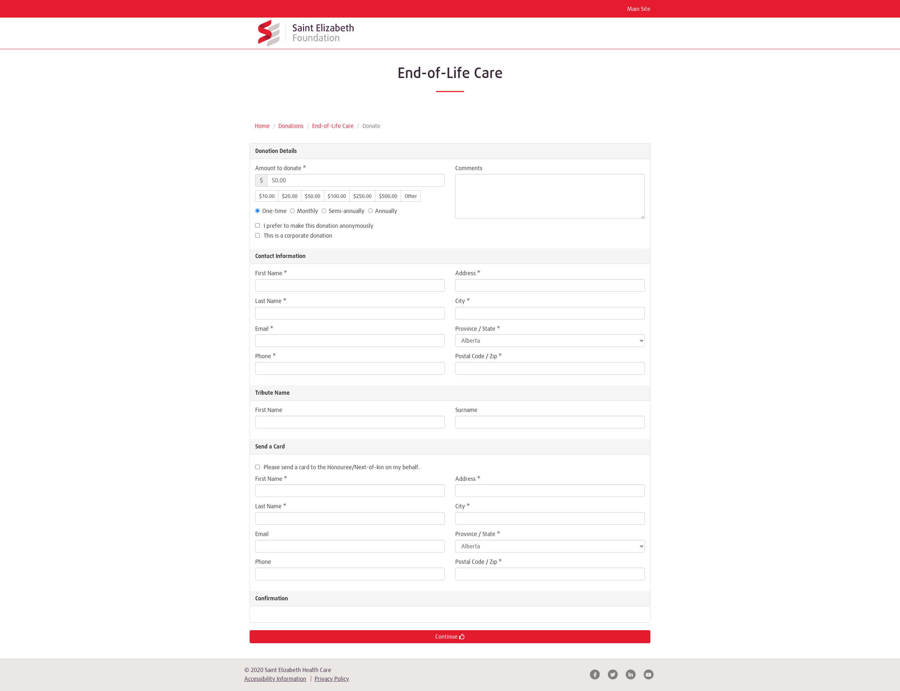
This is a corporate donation (297, 235)
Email (264, 328)
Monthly (307, 210)
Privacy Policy (332, 678)
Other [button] (411, 196)
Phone (265, 356)
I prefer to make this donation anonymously (317, 225)
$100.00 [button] (337, 196)
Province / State (477, 328)
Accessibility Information (275, 678)
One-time (274, 210)
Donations (290, 125)
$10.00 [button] (267, 196)
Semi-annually (347, 210)
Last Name (270, 300)
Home (262, 125)
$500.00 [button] (388, 196)
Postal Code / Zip (478, 356)
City (462, 300)
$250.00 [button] (362, 196)
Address (467, 273)
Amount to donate (280, 168)
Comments (468, 168)
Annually (386, 210)
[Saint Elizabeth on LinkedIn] (631, 674)
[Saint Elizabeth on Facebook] (595, 674)
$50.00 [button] (312, 196)
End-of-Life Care (333, 125)
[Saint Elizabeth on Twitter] (613, 674)
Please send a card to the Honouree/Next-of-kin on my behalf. (341, 467)
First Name (271, 273)
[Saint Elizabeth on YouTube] (649, 674)
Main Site (638, 8)
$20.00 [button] (289, 196)
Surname (466, 409)
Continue (447, 636)
